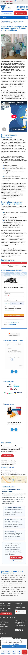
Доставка (2, 629)
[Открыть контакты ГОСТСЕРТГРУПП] (14, 479)
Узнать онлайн (21, 13)
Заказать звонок (8, 13)
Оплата (1, 631)
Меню (4, 17)
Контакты (2, 635)
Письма (8, 653)
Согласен (14, 646)
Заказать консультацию (14, 315)
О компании (3, 628)
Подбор (13, 653)
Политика (7, 310)
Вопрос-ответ (3, 633)
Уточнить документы (16, 557)
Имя (5, 291)
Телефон (6, 295)
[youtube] (22, 630)
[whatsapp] (20, 630)
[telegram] (18, 630)
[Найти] (12, 638)
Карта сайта (18, 638)
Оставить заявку (7, 455)
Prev (12, 371)
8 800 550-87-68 (22, 7)
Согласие (12, 310)
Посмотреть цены (17, 561)
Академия (3, 653)
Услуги (19, 653)
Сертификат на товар (5, 622)
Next (15, 371)
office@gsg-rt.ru (12, 324)
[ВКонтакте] (16, 630)
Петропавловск (10, 1)
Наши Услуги (3, 621)
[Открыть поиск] (26, 17)
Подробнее (16, 644)
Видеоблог (2, 624)
